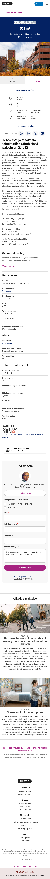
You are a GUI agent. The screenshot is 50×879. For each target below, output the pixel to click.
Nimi (6, 512)
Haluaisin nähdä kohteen (18, 508)
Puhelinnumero (11, 524)
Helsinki (33, 119)
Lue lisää (42, 875)
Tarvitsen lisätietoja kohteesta (20, 504)
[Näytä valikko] (46, 3)
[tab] (12, 80)
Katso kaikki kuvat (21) (25, 90)
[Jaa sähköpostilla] (42, 133)
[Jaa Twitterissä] (35, 133)
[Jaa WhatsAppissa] (28, 133)
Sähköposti (9, 535)
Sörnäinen (21, 119)
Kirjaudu (39, 4)
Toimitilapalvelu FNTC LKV (25, 576)
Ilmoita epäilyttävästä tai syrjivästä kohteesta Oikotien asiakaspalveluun (25, 749)
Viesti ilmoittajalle (11, 547)
